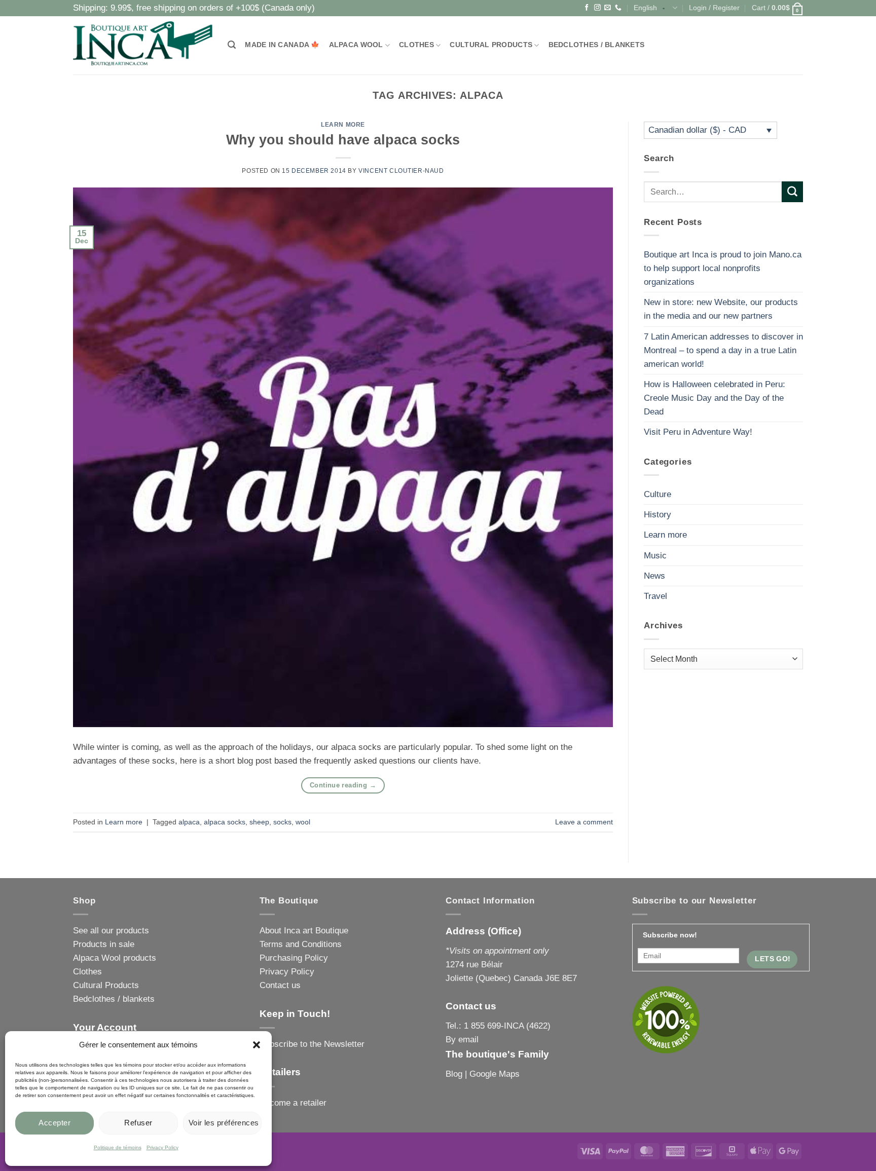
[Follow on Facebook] (586, 8)
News (654, 576)
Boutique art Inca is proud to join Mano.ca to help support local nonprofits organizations (722, 268)
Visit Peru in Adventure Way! (698, 432)
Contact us (280, 985)
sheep (259, 822)
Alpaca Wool (356, 45)
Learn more (343, 124)
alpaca (189, 822)
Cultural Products (106, 985)
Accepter (54, 1122)
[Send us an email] (607, 8)
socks (282, 822)
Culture (657, 494)
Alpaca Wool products (114, 958)
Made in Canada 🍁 (282, 45)
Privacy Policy (162, 1147)
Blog (454, 1074)
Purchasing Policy (294, 958)
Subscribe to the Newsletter (312, 1044)
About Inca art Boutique (304, 930)
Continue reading (343, 785)
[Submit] (792, 191)
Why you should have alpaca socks (343, 139)
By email (462, 1039)
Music (655, 555)
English (645, 8)
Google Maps (494, 1074)
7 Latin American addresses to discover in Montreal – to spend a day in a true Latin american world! (723, 350)
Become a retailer (293, 1103)
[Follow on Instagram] (597, 8)
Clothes (416, 45)
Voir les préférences (224, 1122)
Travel (655, 596)
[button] (256, 1045)
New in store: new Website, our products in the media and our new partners (721, 309)
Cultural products (491, 45)
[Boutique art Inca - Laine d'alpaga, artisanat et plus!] (142, 45)
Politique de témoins (117, 1147)
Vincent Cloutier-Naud (401, 170)
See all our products (111, 930)
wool (303, 822)
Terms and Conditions (301, 944)
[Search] (232, 45)
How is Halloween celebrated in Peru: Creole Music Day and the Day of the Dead (714, 398)
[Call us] (618, 8)
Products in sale (103, 944)
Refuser (138, 1122)
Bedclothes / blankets (597, 45)
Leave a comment (584, 822)
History (657, 514)
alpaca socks (224, 822)
